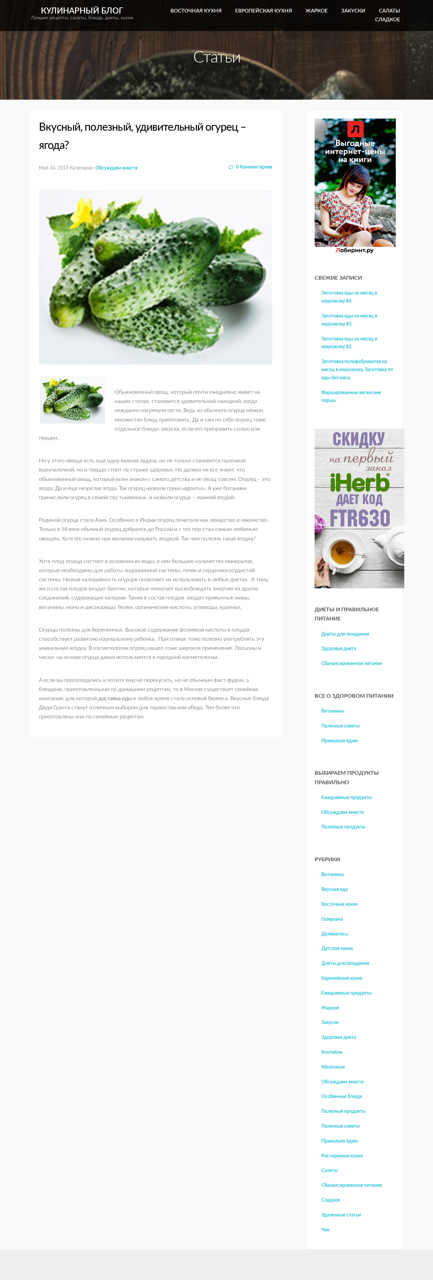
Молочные (333, 1067)
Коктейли (331, 1052)
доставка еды (115, 698)
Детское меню (337, 948)
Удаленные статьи (341, 1215)
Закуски (353, 11)
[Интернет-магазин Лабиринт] (355, 252)
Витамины (332, 711)
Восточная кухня (196, 11)
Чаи (325, 1230)
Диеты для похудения (345, 634)
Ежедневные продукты (346, 797)
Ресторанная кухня (342, 1156)
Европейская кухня (263, 11)
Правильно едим (339, 741)
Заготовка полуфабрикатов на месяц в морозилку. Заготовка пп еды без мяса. (357, 369)
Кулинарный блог (82, 13)
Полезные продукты (343, 827)
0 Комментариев (253, 167)
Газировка (332, 919)
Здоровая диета (338, 648)
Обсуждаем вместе (116, 168)
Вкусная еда (334, 889)
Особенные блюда (341, 1096)
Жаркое (316, 11)
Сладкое (387, 19)
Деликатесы (334, 934)
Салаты (389, 11)
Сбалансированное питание (351, 663)
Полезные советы (340, 726)
